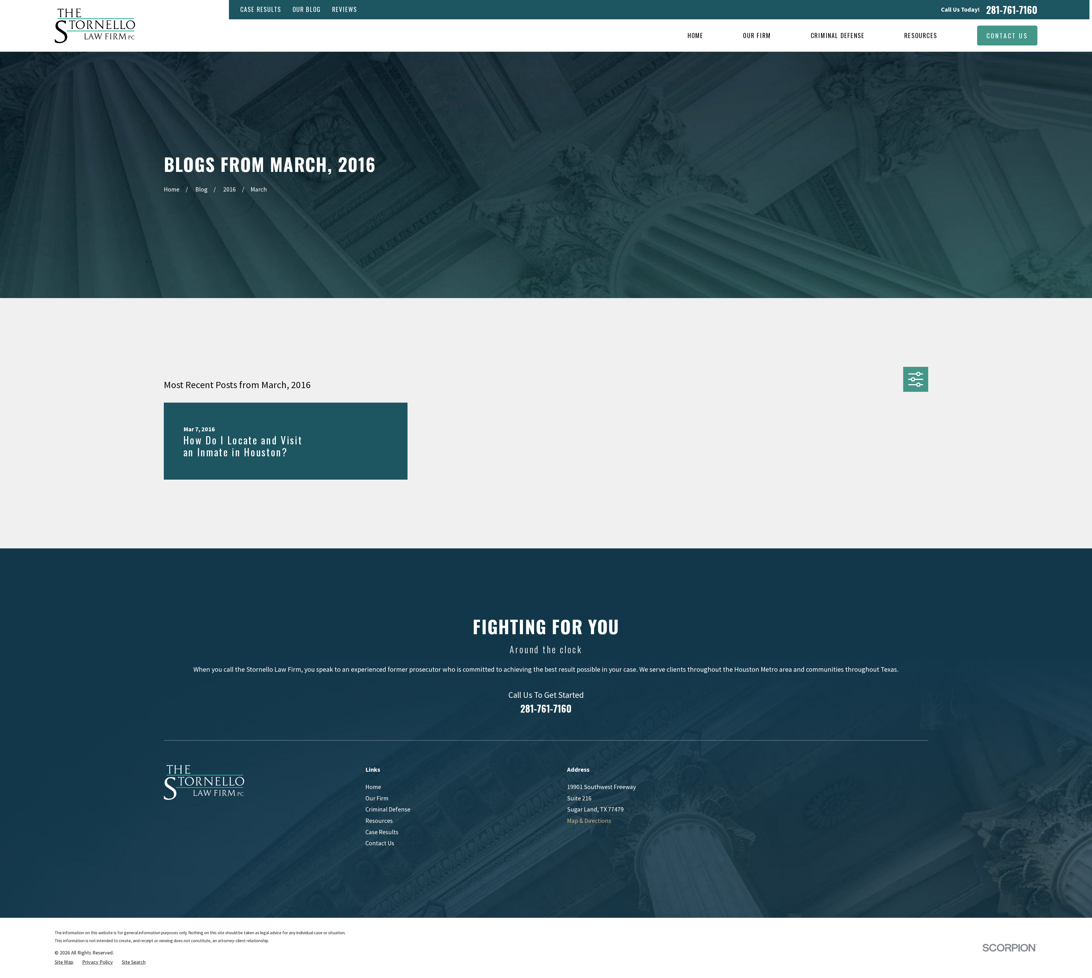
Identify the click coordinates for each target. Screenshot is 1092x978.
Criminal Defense (387, 809)
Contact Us (1007, 35)
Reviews (344, 9)
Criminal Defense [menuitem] (837, 35)
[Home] (95, 26)
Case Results (260, 9)
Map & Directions (589, 821)
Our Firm (376, 798)
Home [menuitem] (696, 35)
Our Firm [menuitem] (757, 35)
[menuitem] (64, 962)
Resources (379, 821)
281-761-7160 (1011, 9)
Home (373, 787)
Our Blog (307, 9)
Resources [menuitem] (920, 35)
